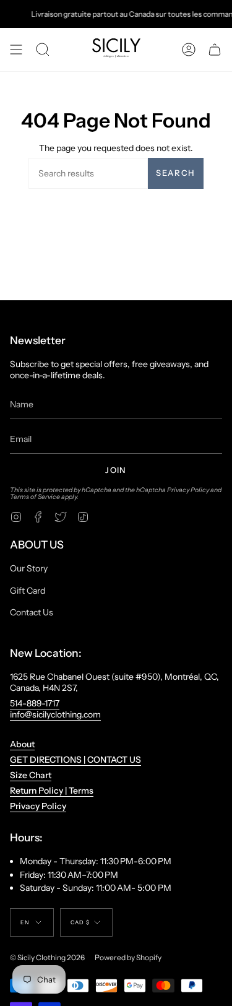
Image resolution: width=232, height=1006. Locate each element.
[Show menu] (16, 49)
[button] (42, 49)
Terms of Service (35, 497)
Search (175, 173)
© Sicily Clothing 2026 (47, 957)
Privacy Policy (188, 490)
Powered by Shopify (128, 957)
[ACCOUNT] (188, 49)
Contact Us (31, 612)
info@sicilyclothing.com (55, 714)
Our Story (29, 568)
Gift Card (27, 590)
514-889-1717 (34, 703)
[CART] (214, 49)
